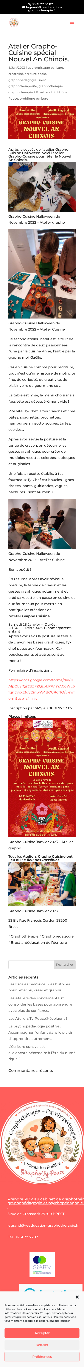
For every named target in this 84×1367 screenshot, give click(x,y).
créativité (15, 74)
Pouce (13, 98)
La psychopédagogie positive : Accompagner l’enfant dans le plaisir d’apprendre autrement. (40, 1032)
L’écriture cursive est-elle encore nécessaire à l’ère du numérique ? (42, 1053)
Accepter (42, 1333)
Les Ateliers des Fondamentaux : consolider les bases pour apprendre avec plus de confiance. (40, 1004)
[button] (77, 1297)
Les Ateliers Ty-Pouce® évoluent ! (37, 1019)
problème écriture (34, 98)
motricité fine (56, 92)
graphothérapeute (22, 86)
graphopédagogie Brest (27, 80)
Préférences (42, 1357)
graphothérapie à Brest (26, 92)
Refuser (42, 1345)
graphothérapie (51, 86)
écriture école (35, 74)
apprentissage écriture (45, 68)
